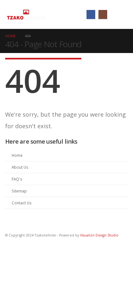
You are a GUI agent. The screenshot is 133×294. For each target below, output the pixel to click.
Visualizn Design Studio (99, 235)
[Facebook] (91, 14)
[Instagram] (102, 14)
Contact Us (22, 202)
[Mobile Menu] (120, 14)
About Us (20, 167)
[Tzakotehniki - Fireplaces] (26, 14)
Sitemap (19, 190)
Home (17, 155)
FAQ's (17, 179)
